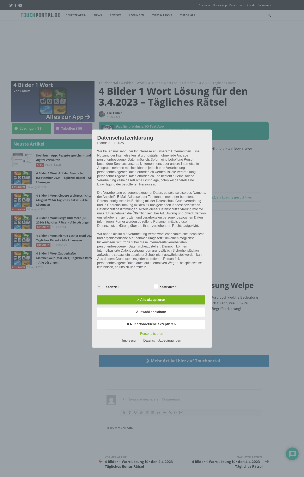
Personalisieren (151, 333)
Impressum (130, 340)
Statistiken (168, 287)
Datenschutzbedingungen (162, 340)
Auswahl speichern (151, 312)
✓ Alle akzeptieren (151, 299)
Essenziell (111, 287)
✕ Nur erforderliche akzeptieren (151, 324)
